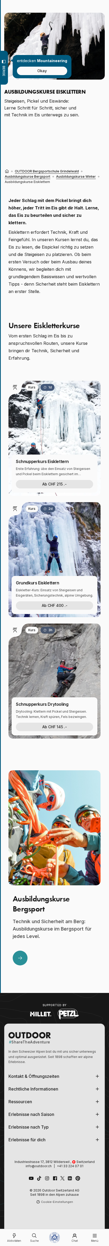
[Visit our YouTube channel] (31, 1178)
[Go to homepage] (54, 1237)
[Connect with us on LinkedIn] (70, 1178)
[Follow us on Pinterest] (77, 1178)
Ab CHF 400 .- (54, 605)
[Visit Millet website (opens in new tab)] (40, 1014)
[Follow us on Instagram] (47, 1178)
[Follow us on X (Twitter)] (62, 1178)
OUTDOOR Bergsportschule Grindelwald (47, 171)
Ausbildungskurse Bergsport (27, 176)
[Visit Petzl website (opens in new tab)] (68, 1014)
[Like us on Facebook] (55, 1178)
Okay (42, 70)
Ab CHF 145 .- (54, 727)
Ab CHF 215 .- (54, 484)
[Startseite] (7, 171)
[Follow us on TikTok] (39, 1178)
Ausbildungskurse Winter (76, 176)
